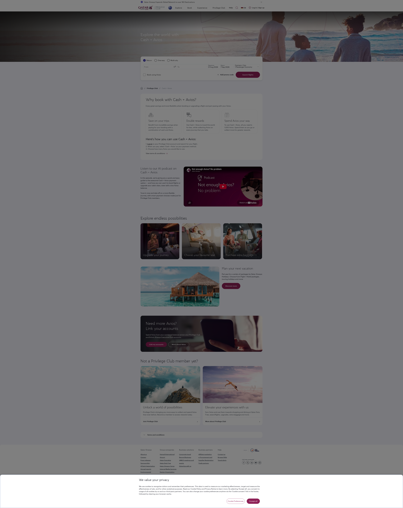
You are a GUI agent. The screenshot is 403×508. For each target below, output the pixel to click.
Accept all (253, 501)
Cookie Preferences (235, 501)
